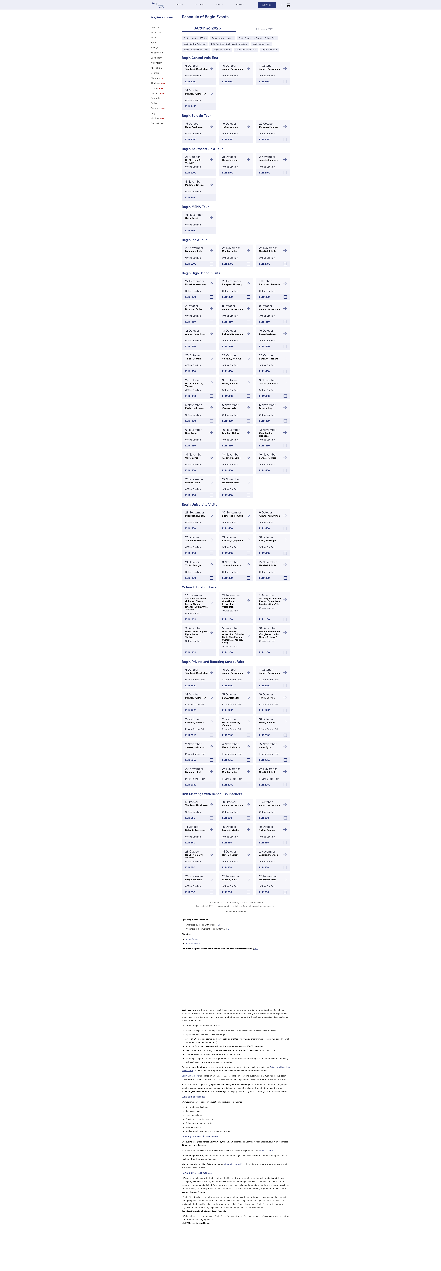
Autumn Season (192, 943)
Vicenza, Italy (229, 408)
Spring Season (192, 939)
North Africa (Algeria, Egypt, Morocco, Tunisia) (196, 634)
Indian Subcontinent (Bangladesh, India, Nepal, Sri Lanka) (269, 634)
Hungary (158, 93)
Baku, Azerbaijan (194, 127)
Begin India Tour (194, 240)
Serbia (154, 103)
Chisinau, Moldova (268, 127)
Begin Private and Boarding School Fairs (213, 662)
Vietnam (155, 27)
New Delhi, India (267, 251)
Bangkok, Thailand (268, 358)
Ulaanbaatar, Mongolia (266, 434)
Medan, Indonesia (194, 184)
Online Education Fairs (199, 587)
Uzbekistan (156, 57)
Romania (155, 98)
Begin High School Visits (201, 273)
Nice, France (191, 433)
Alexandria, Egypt (231, 457)
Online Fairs (157, 123)
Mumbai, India (229, 251)
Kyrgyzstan (156, 62)
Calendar (179, 4)
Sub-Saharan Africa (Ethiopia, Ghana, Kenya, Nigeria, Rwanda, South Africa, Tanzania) (196, 604)
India (153, 37)
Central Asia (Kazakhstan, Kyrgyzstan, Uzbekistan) (229, 602)
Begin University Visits (199, 504)
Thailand (158, 83)
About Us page (266, 1150)
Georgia (155, 72)
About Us (199, 4)
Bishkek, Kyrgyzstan (195, 93)
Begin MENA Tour (195, 207)
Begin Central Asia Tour (200, 58)
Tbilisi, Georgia (230, 127)
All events (266, 5)
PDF (218, 925)
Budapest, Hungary (232, 284)
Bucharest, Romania (269, 284)
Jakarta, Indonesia (268, 160)
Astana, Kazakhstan (232, 69)
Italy (153, 113)
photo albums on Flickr (235, 1164)
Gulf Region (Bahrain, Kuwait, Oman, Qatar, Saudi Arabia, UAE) (270, 601)
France (157, 88)
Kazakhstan (157, 52)
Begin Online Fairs (190, 1076)
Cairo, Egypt (191, 218)
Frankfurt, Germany (195, 284)
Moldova (157, 118)
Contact (219, 4)
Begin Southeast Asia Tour (202, 149)
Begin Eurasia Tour (196, 115)
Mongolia (158, 78)
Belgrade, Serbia (193, 309)
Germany (158, 108)
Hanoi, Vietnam (230, 160)
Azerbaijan (156, 67)
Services (240, 4)
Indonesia (156, 32)
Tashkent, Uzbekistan (196, 69)
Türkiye (154, 47)
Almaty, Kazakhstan (269, 69)
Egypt (154, 42)
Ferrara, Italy (265, 408)
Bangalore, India (193, 251)
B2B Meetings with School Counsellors (212, 794)
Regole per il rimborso (236, 911)
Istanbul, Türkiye (230, 433)
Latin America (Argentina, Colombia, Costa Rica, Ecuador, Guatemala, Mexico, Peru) (233, 637)
